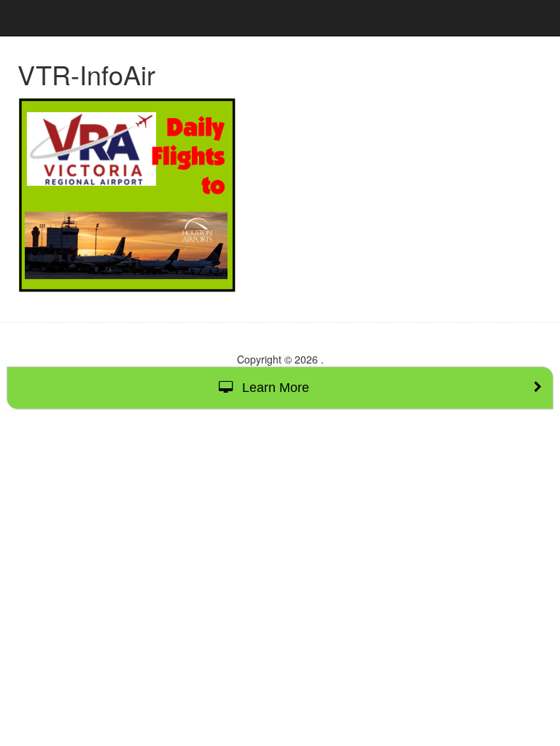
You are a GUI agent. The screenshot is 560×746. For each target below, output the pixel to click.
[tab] (280, 387)
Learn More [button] (273, 387)
